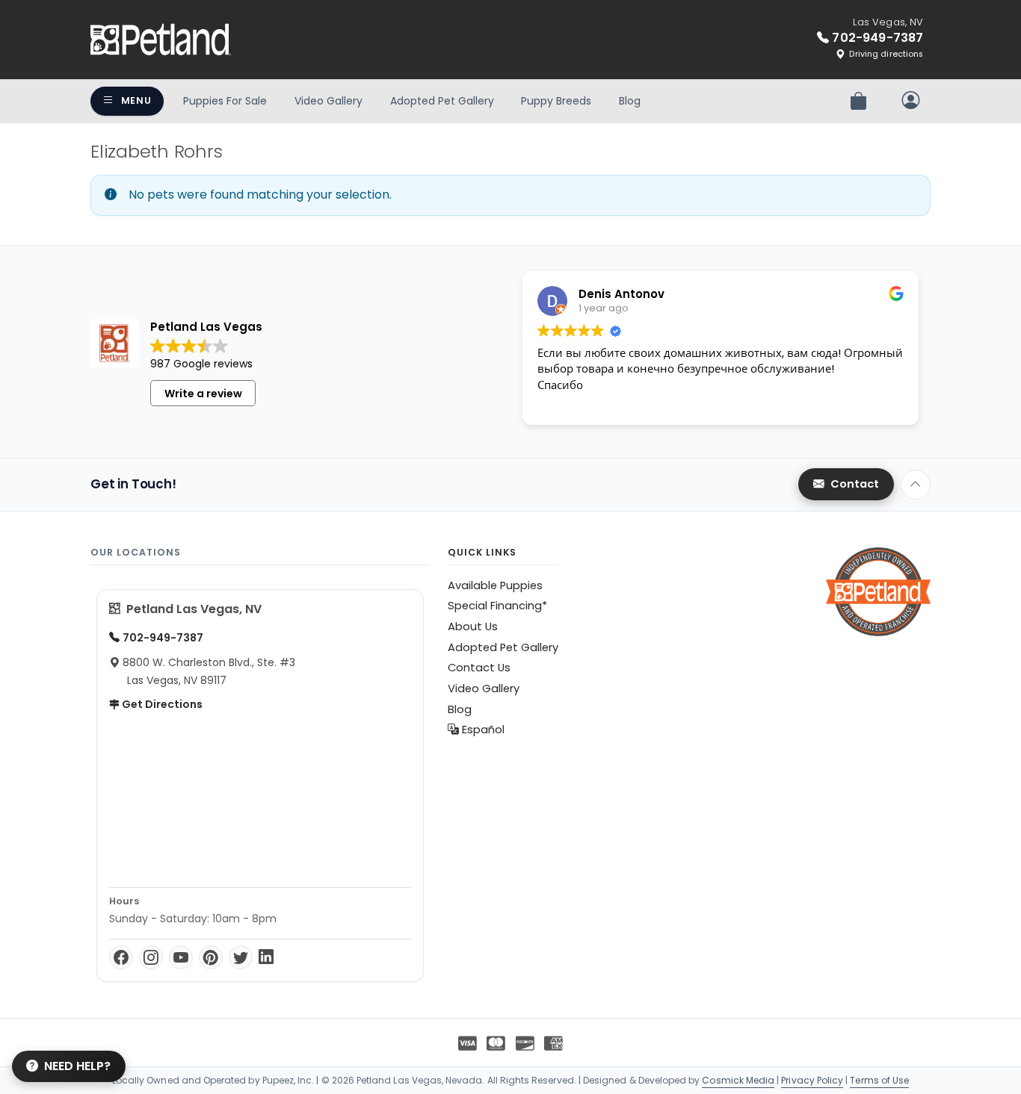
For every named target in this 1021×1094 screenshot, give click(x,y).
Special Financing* (497, 605)
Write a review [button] (203, 393)
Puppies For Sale (225, 100)
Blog (630, 100)
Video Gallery (328, 100)
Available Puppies (495, 585)
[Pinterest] (211, 957)
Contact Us (479, 667)
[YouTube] (181, 957)
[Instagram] (151, 957)
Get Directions (161, 704)
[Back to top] (916, 485)
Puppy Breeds (556, 100)
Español (482, 729)
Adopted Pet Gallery (442, 100)
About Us (473, 626)
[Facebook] (121, 957)
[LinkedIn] (266, 957)
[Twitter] (241, 957)
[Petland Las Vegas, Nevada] (160, 39)
